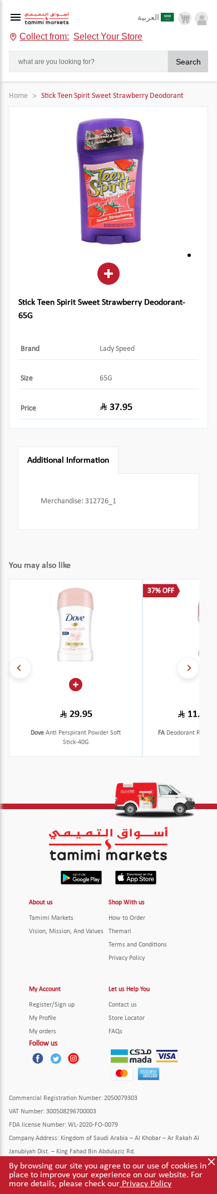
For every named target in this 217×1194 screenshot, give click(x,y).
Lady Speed (117, 349)
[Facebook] (38, 1058)
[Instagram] (73, 1058)
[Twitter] (56, 1058)
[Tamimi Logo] (46, 18)
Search (188, 61)
